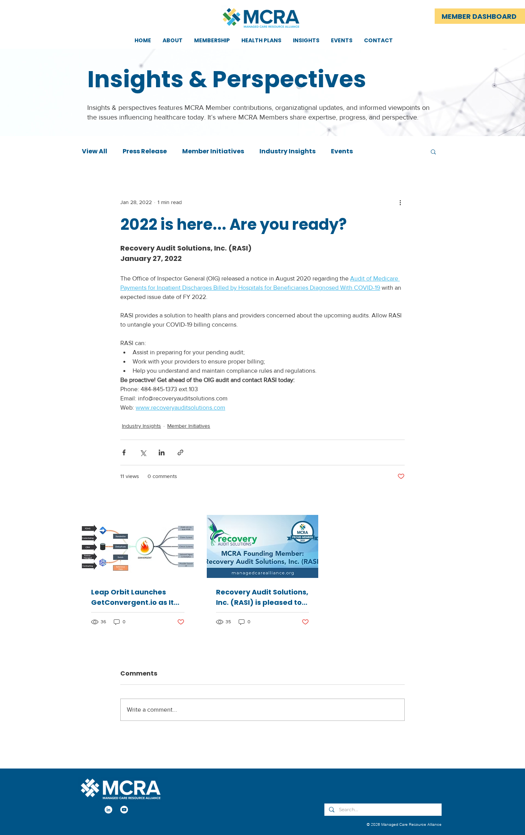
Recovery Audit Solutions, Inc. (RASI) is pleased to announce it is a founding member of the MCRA (262, 597)
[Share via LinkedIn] (161, 452)
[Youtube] (124, 809)
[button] (433, 151)
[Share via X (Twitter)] (142, 452)
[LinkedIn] (108, 809)
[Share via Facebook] (124, 452)
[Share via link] (180, 452)
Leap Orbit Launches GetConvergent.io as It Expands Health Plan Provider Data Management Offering (132, 597)
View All (94, 151)
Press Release (145, 151)
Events (342, 151)
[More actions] (400, 202)
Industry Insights (287, 151)
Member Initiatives (213, 151)
